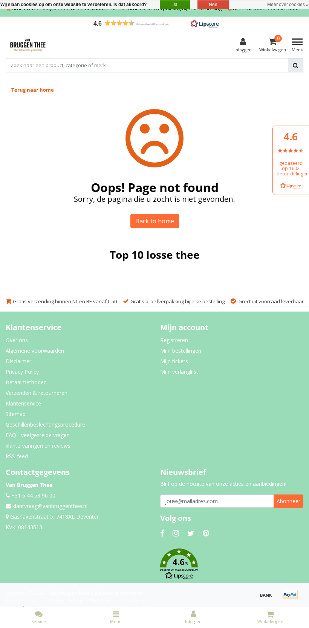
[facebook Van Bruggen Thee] (162, 533)
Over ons (17, 340)
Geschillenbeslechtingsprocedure (45, 424)
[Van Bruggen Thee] (28, 45)
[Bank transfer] (269, 598)
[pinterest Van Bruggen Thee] (206, 533)
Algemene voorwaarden (35, 350)
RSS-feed (17, 456)
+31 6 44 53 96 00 (32, 495)
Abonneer (288, 501)
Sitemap (16, 414)
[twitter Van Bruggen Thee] (190, 533)
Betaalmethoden (26, 382)
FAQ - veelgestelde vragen (38, 435)
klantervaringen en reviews (38, 445)
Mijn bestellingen (180, 350)
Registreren (174, 340)
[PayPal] (292, 598)
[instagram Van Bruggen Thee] (176, 533)
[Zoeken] (295, 65)
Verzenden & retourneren (36, 392)
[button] (154, 23)
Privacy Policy (22, 371)
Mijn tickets (174, 361)
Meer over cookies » (288, 4)
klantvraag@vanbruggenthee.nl (49, 506)
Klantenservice (23, 403)
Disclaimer (18, 361)
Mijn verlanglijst (179, 371)
